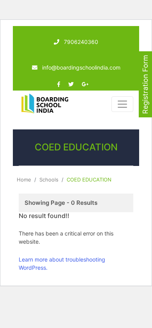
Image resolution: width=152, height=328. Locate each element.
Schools (48, 179)
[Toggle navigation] (122, 104)
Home (24, 179)
